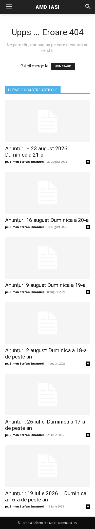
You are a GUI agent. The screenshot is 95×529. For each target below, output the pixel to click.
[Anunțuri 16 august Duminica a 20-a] (47, 193)
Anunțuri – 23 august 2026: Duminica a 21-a (36, 151)
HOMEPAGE (63, 66)
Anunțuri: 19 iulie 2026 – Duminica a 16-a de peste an (45, 496)
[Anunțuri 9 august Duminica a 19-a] (47, 258)
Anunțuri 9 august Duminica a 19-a (45, 285)
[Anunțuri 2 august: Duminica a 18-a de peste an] (47, 323)
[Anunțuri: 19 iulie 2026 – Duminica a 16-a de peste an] (47, 466)
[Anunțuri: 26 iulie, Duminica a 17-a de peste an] (47, 394)
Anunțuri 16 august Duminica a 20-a (47, 220)
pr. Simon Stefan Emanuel (24, 161)
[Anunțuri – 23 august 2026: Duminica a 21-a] (47, 121)
